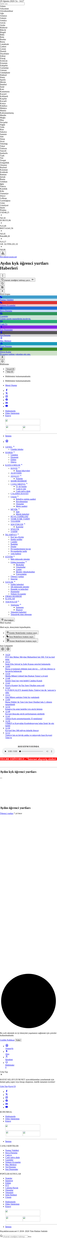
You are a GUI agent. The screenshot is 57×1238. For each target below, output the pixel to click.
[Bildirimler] (2, 361)
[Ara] (2, 283)
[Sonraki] (8, 649)
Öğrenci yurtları (6, 813)
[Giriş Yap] (2, 357)
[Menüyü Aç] (2, 275)
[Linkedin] (6, 403)
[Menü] (3, 253)
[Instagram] (6, 397)
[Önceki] (2, 649)
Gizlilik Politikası (7, 1040)
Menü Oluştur (11, 385)
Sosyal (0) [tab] (10, 369)
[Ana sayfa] (6, 442)
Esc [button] (29, 1237)
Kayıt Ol (12, 1086)
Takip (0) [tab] (9, 372)
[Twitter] (6, 394)
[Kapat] (2, 291)
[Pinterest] (6, 400)
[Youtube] (6, 406)
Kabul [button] (18, 1040)
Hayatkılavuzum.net (8, 257)
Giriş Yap (4, 1086)
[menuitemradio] (22, 632)
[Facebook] (6, 390)
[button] (2, 287)
